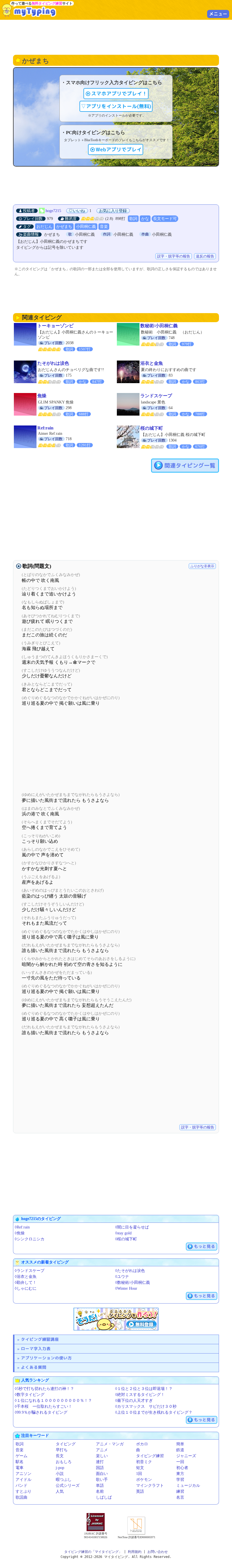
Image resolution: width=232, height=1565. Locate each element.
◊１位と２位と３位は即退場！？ (144, 1389)
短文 (140, 1468)
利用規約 (134, 1552)
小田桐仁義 (86, 226)
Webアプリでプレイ (119, 149)
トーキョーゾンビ (55, 325)
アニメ (102, 1450)
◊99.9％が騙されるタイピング (41, 1412)
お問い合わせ (157, 1552)
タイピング (66, 1444)
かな (145, 219)
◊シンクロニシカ (29, 1239)
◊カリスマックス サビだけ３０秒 (146, 1406)
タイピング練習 (150, 1456)
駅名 (19, 1462)
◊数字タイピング (29, 1394)
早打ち (62, 1450)
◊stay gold (123, 1233)
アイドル (23, 1479)
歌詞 (133, 219)
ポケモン (144, 1479)
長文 (60, 1456)
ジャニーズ (186, 1456)
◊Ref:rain (22, 1227)
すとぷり (23, 1491)
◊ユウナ (122, 1276)
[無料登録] (116, 1319)
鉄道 (180, 1450)
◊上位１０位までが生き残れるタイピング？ (153, 1412)
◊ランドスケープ (29, 1271)
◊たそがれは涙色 (130, 1271)
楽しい (102, 1456)
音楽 (104, 226)
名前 (100, 1491)
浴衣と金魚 (151, 363)
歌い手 (102, 1479)
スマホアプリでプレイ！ (119, 93)
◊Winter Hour (126, 1288)
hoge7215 (53, 211)
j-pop (60, 1468)
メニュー (218, 14)
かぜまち (64, 226)
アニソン (23, 1474)
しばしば (104, 1497)
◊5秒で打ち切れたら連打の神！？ (44, 1389)
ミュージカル (188, 1485)
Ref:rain (45, 427)
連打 (100, 1462)
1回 (139, 1474)
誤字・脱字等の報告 (173, 256)
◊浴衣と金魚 (25, 1276)
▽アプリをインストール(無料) (116, 106)
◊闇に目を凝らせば (132, 1227)
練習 (180, 1491)
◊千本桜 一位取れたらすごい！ (43, 1406)
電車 (19, 1468)
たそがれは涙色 (53, 363)
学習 (180, 1479)
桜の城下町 (151, 428)
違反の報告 (205, 256)
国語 (100, 1468)
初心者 (182, 1468)
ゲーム (21, 1456)
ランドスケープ (156, 395)
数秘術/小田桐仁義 (159, 325)
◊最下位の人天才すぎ (134, 1400)
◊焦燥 (20, 1233)
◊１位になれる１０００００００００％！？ (53, 1400)
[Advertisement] (116, 36)
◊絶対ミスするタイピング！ (140, 1394)
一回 (180, 1462)
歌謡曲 (21, 1497)
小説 (60, 1474)
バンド (21, 1485)
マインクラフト (150, 1485)
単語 (100, 1485)
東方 (180, 1474)
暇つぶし (64, 1479)
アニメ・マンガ (110, 1444)
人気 (60, 1491)
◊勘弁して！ (25, 1282)
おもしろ (64, 1462)
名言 (180, 1497)
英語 (140, 1491)
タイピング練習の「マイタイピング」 (93, 1552)
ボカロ (142, 1444)
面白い (102, 1474)
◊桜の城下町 (126, 1239)
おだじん (44, 226)
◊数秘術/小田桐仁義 (132, 1282)
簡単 (180, 1444)
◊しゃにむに (25, 1288)
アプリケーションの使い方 (46, 1358)
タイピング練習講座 (40, 1339)
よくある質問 (33, 1367)
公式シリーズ (68, 1485)
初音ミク (144, 1462)
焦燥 (41, 395)
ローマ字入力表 (36, 1349)
